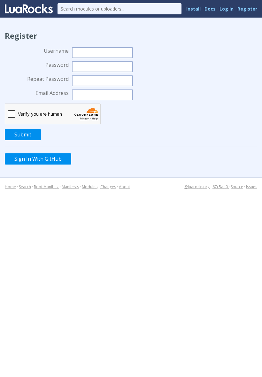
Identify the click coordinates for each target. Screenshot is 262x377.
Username (56, 50)
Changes (108, 186)
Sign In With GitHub (38, 158)
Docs (210, 9)
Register (247, 9)
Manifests (70, 186)
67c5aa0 (220, 186)
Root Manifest (46, 186)
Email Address (52, 92)
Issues (251, 186)
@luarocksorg (197, 186)
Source (237, 186)
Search (25, 186)
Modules (89, 186)
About (124, 186)
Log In (227, 9)
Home (10, 186)
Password (57, 64)
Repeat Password (48, 78)
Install (193, 9)
